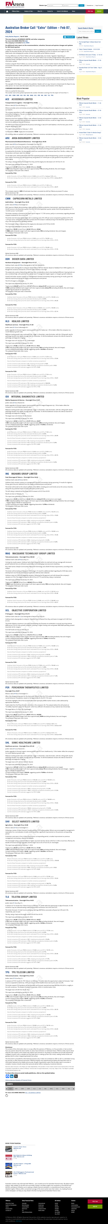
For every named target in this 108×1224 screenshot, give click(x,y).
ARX (10, 95)
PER (39, 95)
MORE (72, 1214)
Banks (72, 1205)
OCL (35, 95)
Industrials (74, 1210)
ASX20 (56, 1205)
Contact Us (50, 11)
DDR (18, 95)
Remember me (90, 5)
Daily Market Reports (12, 36)
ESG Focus (24, 1210)
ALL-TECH (57, 1216)
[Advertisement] (54, 19)
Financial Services (75, 1209)
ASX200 (57, 1210)
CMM (14, 95)
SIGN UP (99, 11)
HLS (21, 95)
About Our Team (10, 1205)
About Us (40, 11)
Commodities (25, 1209)
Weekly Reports (89, 134)
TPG (52, 95)
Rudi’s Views (41, 1212)
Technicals (41, 1209)
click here (19, 1223)
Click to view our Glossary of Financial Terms (18, 1080)
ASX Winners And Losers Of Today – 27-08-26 (90, 55)
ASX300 (57, 1212)
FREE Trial (90, 11)
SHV (45, 95)
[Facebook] (7, 1076)
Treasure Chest (42, 1210)
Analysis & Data (28, 11)
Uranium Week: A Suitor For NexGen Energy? (90, 132)
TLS (49, 95)
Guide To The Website (62, 11)
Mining (73, 1212)
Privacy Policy (9, 1210)
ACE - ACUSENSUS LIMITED (33, 1092)
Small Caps (41, 1207)
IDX (25, 95)
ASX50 (56, 1207)
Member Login (43, 5)
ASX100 (57, 1209)
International (41, 1205)
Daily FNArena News (27, 1214)
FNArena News (15, 11)
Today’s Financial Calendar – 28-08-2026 (89, 49)
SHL (42, 95)
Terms (73, 11)
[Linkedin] (11, 1076)
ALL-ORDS (26, 43)
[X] (16, 1076)
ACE (26, 41)
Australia (88, 64)
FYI (23, 1212)
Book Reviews (25, 1207)
